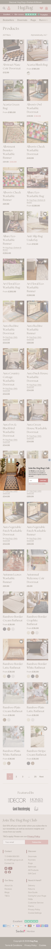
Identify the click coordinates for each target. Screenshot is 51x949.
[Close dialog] (49, 460)
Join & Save (43, 480)
